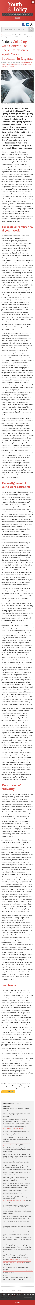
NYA (20, 64)
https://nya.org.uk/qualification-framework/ (14, 1200)
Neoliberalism (14, 64)
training (24, 64)
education (24, 62)
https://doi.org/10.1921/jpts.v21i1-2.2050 (13, 1128)
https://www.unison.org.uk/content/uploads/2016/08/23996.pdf (19, 1271)
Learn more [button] (28, 1297)
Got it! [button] (17, 1302)
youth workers (9, 66)
